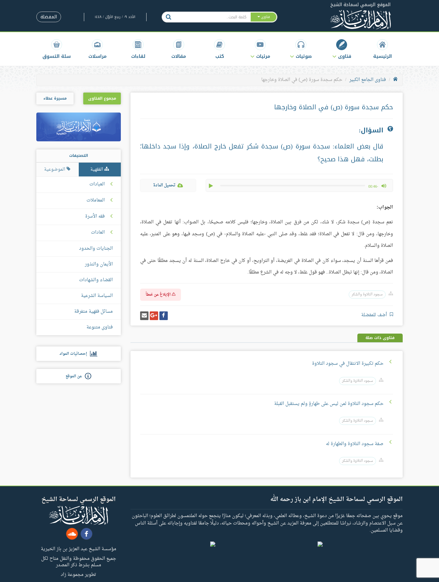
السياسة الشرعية (97, 295)
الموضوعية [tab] (55, 169)
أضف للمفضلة (374, 315)
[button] (341, 49)
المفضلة (48, 17)
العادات (98, 232)
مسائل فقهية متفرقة (93, 311)
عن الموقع (75, 376)
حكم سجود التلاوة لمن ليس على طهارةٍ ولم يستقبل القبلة (328, 403)
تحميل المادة (164, 185)
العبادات (97, 184)
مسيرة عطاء (55, 98)
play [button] (211, 185)
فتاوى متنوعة (99, 327)
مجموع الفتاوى (102, 98)
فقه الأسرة (95, 216)
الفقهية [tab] (97, 169)
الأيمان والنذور (99, 264)
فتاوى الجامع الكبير (367, 80)
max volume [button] (383, 185)
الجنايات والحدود (96, 248)
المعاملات (95, 200)
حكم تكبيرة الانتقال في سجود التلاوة (347, 363)
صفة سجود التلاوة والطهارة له (354, 444)
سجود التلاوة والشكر (367, 294)
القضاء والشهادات (96, 280)
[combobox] (212, 17)
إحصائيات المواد (74, 353)
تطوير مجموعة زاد (78, 574)
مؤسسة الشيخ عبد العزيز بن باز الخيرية (78, 548)
